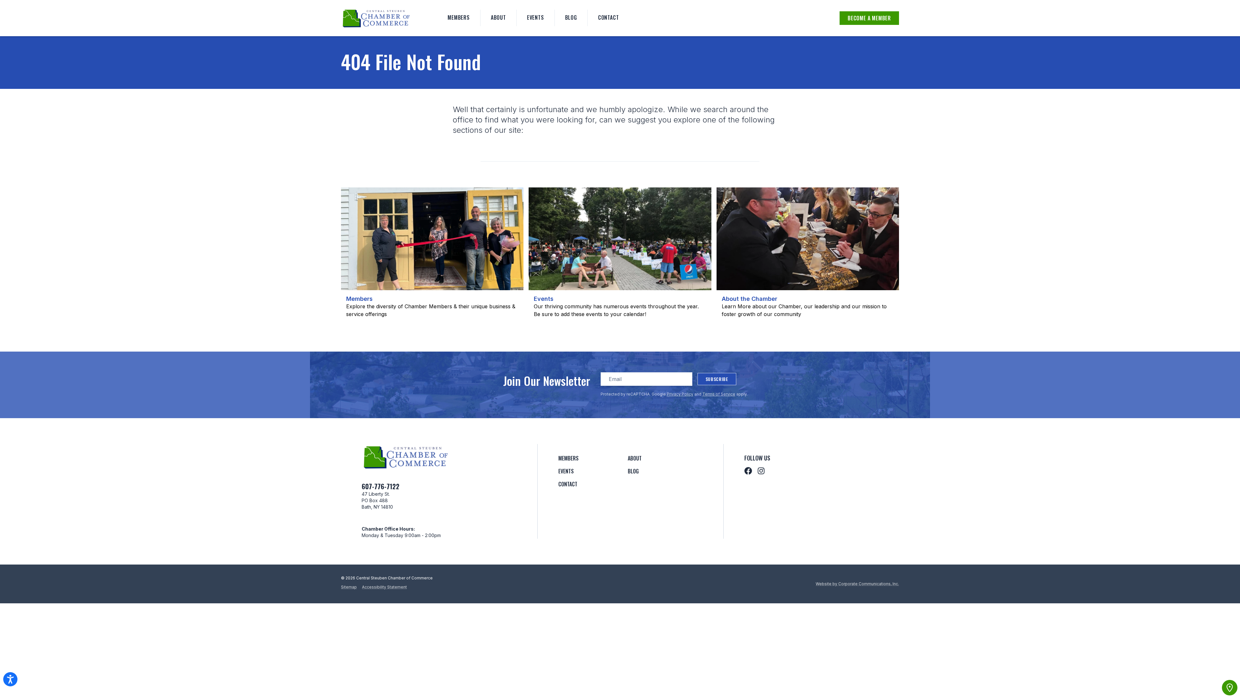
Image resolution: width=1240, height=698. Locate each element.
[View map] (1229, 687)
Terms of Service (718, 394)
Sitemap (349, 587)
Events (535, 17)
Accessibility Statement (384, 587)
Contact (608, 17)
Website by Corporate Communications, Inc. (857, 583)
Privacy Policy (680, 394)
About (498, 17)
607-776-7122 (380, 486)
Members (459, 17)
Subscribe (717, 378)
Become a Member (869, 18)
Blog (571, 17)
